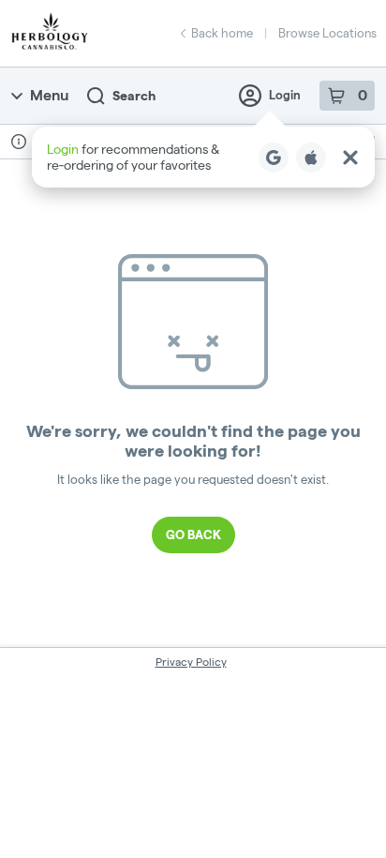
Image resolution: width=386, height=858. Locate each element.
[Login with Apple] (311, 158)
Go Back (193, 534)
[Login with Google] (274, 158)
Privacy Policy (191, 661)
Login (285, 94)
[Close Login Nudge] (350, 157)
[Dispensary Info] (18, 141)
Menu (49, 95)
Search (134, 95)
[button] (203, 157)
